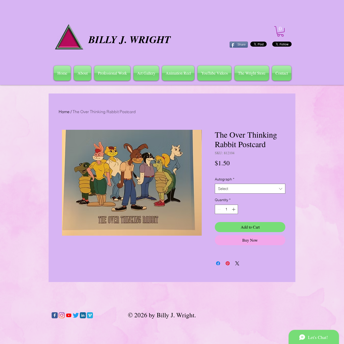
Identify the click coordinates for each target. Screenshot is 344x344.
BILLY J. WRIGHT (129, 39)
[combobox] (250, 189)
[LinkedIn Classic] (83, 315)
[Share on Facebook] (218, 263)
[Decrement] (219, 209)
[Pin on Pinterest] (228, 263)
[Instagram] (62, 315)
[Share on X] (237, 263)
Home (64, 111)
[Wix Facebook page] (55, 315)
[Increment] (234, 209)
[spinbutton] (226, 209)
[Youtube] (69, 315)
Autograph (224, 179)
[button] (82, 73)
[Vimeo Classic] (90, 315)
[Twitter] (76, 315)
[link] (280, 31)
